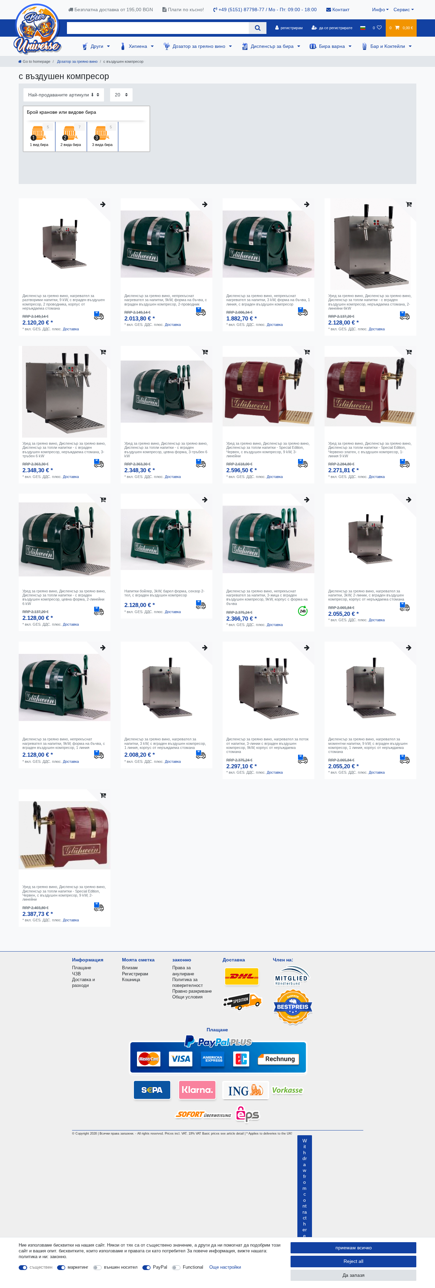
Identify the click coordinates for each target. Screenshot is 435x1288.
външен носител (121, 1267)
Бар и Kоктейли (388, 46)
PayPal (160, 1267)
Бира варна (332, 46)
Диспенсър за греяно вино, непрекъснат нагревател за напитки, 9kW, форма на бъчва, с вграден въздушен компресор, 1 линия (63, 743)
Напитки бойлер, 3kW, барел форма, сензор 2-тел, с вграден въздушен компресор (164, 593)
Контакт (340, 9)
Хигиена (139, 46)
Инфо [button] (378, 9)
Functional (193, 1267)
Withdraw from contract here (304, 1188)
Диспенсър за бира (273, 46)
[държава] (362, 27)
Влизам (130, 967)
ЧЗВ (76, 973)
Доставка (71, 329)
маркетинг (78, 1267)
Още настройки (225, 1267)
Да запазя (354, 1275)
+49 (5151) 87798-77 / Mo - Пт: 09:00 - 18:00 (267, 9)
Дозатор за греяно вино (200, 46)
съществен (41, 1267)
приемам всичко (353, 1247)
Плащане (81, 967)
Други (98, 46)
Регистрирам (135, 973)
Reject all (353, 1261)
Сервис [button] (402, 9)
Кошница (131, 979)
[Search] (257, 28)
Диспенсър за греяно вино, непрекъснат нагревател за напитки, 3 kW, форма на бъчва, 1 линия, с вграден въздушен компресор (268, 300)
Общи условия (187, 996)
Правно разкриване (192, 991)
